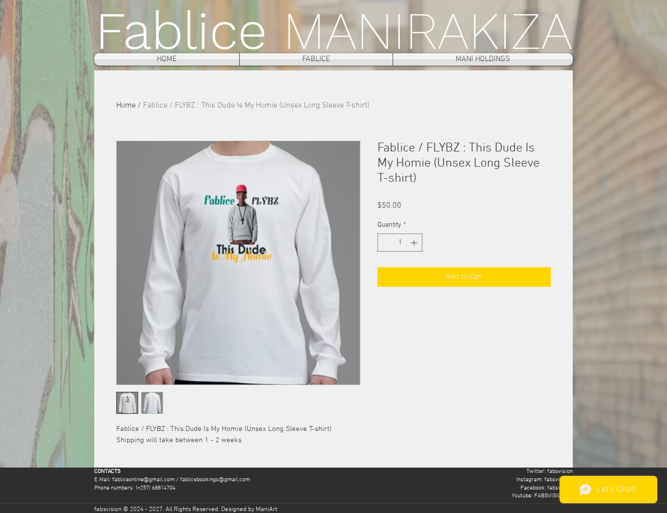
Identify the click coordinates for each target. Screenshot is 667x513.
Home (126, 105)
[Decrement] (385, 242)
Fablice (189, 31)
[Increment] (415, 242)
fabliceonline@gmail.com (143, 479)
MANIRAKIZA (427, 31)
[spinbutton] (400, 242)
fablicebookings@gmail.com (215, 479)
